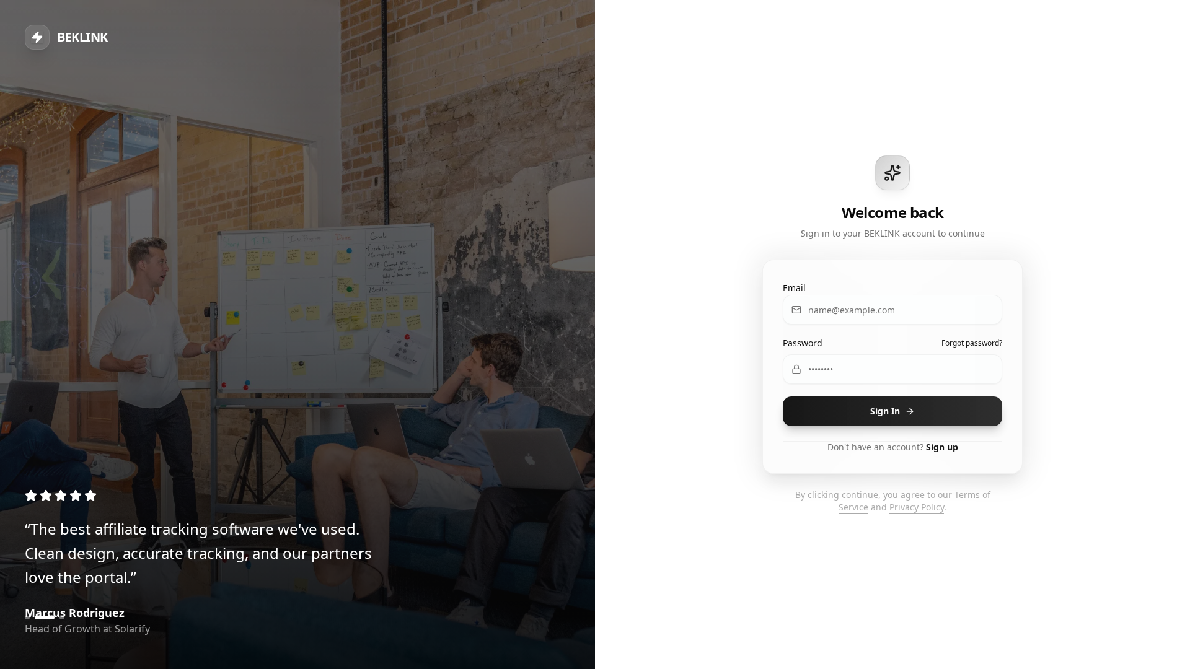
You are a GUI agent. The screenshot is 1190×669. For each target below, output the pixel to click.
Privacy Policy (916, 507)
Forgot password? (971, 343)
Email (794, 288)
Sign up (942, 447)
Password (802, 343)
